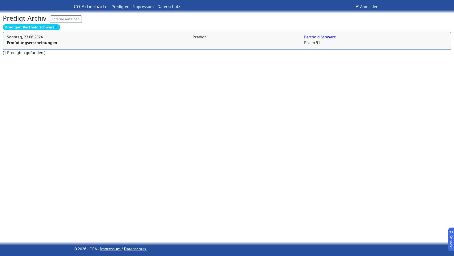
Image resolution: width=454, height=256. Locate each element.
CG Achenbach (90, 6)
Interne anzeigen (66, 19)
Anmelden (368, 6)
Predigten (120, 6)
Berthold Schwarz (320, 37)
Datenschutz (168, 6)
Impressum (143, 6)
